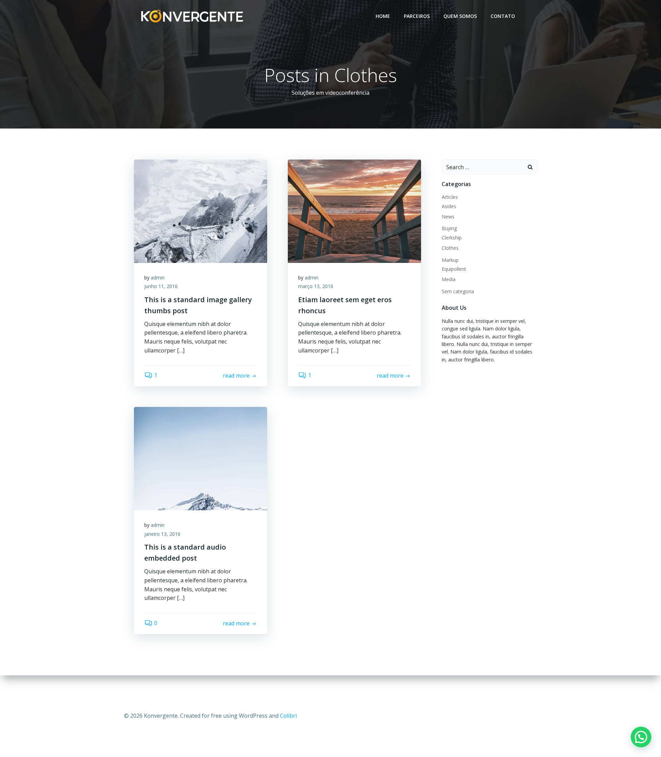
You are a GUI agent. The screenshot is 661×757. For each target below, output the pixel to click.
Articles (450, 197)
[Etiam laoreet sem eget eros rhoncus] (354, 210)
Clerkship (452, 237)
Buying (449, 228)
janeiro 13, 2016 (162, 534)
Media (448, 279)
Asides (449, 206)
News (448, 216)
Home (383, 16)
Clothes (450, 248)
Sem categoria (458, 291)
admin (158, 277)
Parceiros (417, 16)
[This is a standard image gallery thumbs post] (200, 210)
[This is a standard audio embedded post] (200, 458)
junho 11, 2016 (161, 286)
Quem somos (460, 16)
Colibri (288, 715)
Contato (503, 16)
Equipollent (454, 269)
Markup (450, 260)
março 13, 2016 (315, 286)
